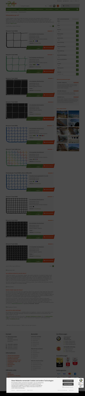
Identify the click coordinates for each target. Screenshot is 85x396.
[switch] (81, 386)
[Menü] (83, 378)
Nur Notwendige (68, 384)
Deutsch (13, 390)
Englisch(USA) (30, 390)
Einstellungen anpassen (68, 387)
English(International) (20, 390)
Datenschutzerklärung (62, 390)
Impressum (71, 390)
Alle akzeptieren (68, 380)
